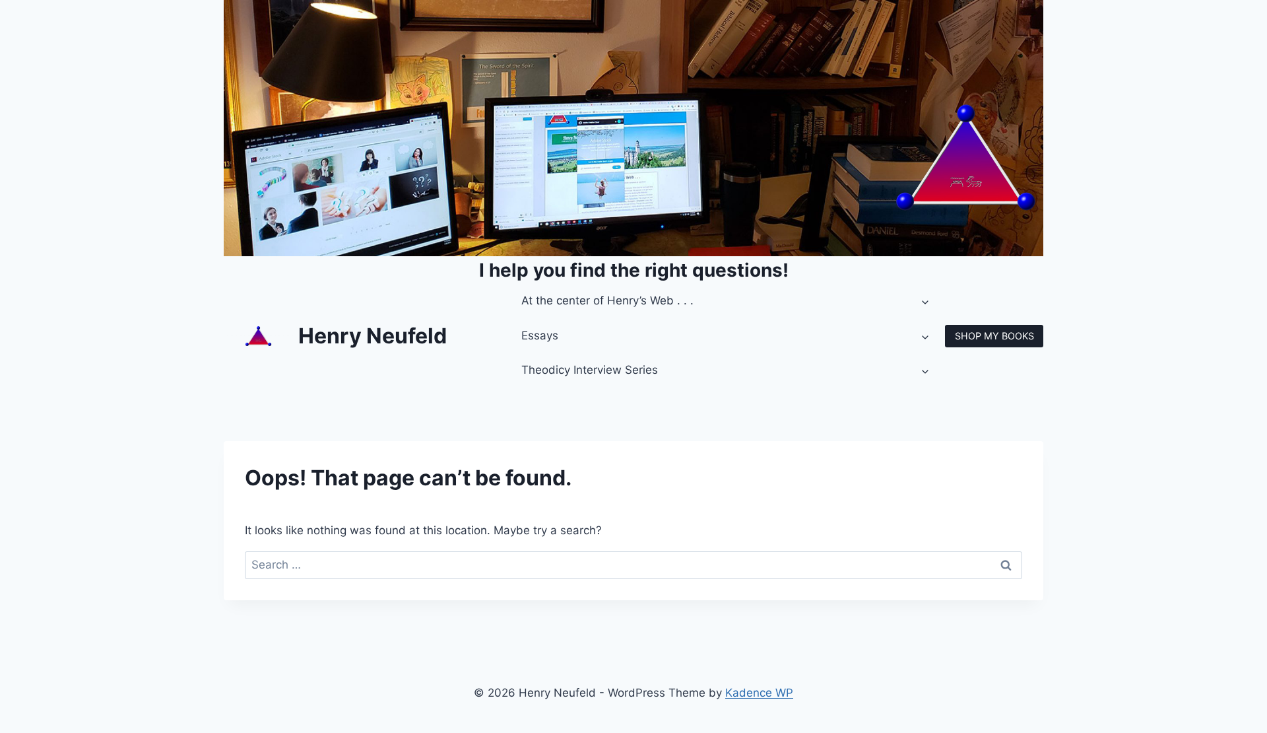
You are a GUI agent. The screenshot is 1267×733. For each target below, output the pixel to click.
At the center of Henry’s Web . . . (607, 300)
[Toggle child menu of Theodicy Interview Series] (926, 370)
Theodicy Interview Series (589, 369)
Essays (539, 335)
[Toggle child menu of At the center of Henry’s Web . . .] (926, 301)
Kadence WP (759, 692)
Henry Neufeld (372, 336)
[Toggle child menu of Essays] (926, 336)
